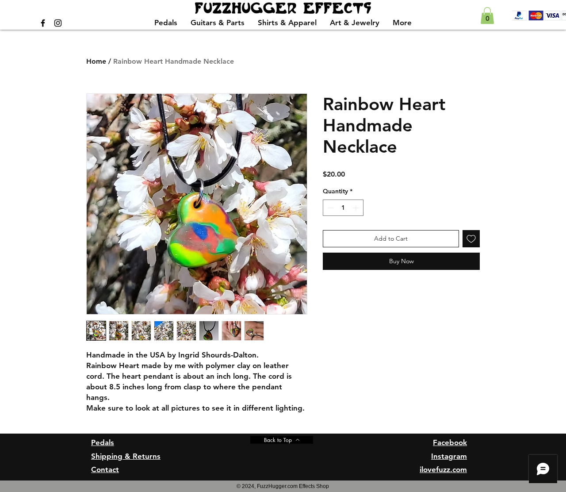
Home (96, 61)
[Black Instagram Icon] (58, 23)
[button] (487, 15)
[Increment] (356, 207)
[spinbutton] (343, 207)
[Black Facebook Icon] (43, 23)
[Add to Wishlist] (471, 238)
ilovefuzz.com (443, 469)
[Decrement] (329, 207)
